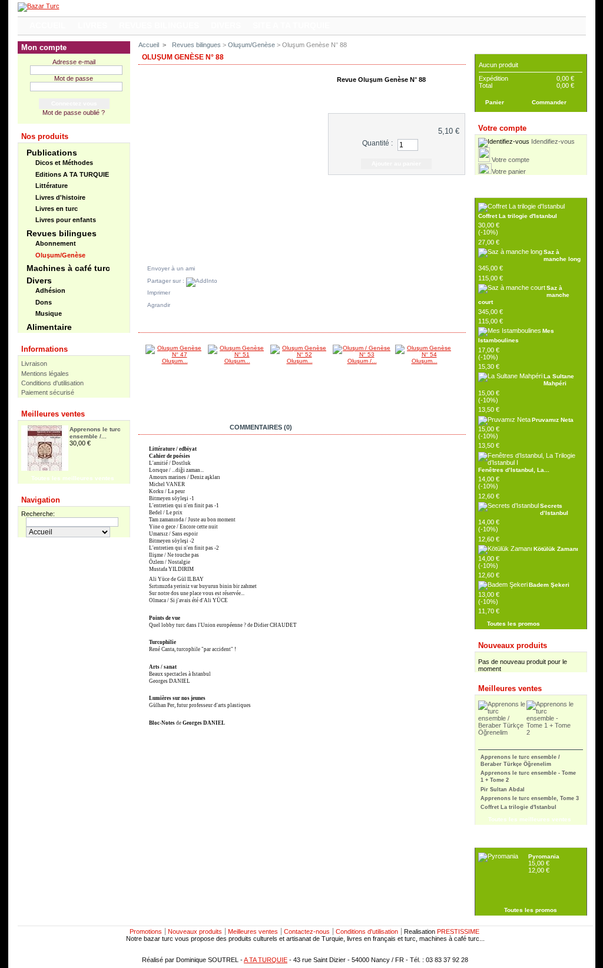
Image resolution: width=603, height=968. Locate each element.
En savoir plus (179, 427)
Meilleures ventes (53, 413)
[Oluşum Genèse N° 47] (174, 354)
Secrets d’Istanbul (554, 509)
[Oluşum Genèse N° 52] (299, 354)
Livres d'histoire (60, 197)
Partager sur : (166, 280)
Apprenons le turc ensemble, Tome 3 (530, 798)
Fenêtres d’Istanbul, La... (513, 470)
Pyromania (543, 856)
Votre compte (510, 159)
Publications (51, 152)
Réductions (498, 191)
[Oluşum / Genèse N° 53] (362, 354)
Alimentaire (49, 327)
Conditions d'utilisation (52, 382)
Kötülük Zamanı (556, 549)
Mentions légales (45, 373)
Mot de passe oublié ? (73, 112)
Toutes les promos (513, 623)
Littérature (51, 185)
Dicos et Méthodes (64, 162)
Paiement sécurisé (47, 392)
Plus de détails (398, 93)
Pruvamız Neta (553, 420)
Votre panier (509, 171)
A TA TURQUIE (265, 959)
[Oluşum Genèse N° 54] (424, 354)
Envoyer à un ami (171, 268)
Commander (549, 102)
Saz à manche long (562, 255)
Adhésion (50, 290)
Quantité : (377, 143)
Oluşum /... (362, 361)
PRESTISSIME (458, 931)
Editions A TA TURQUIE (72, 174)
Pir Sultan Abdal (503, 789)
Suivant (460, 367)
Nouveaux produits (512, 645)
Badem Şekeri (549, 585)
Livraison (34, 363)
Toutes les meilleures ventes (72, 478)
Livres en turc (56, 208)
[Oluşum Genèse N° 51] (237, 354)
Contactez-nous (307, 931)
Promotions (146, 931)
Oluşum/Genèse (60, 255)
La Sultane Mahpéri (559, 379)
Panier (490, 47)
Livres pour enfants (65, 219)
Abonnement (55, 243)
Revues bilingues (61, 233)
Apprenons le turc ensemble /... (95, 433)
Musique (48, 313)
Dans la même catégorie (189, 325)
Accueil (148, 44)
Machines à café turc (68, 268)
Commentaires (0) (261, 427)
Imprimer (158, 292)
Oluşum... (175, 361)
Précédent (141, 367)
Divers (39, 280)
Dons (43, 302)
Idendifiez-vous (553, 141)
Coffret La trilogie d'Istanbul (517, 216)
